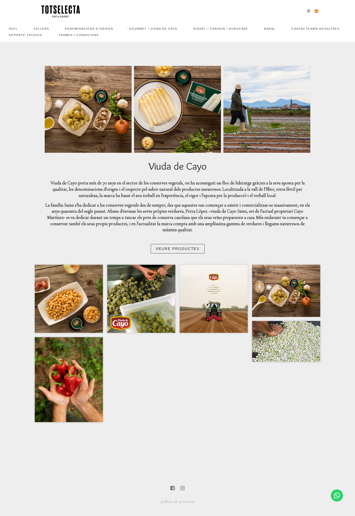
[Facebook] (172, 488)
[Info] (309, 11)
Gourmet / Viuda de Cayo (153, 28)
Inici (13, 28)
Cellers (41, 28)
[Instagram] (182, 488)
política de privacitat (177, 501)
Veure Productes (177, 249)
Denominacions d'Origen (89, 28)
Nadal (269, 28)
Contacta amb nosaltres (315, 28)
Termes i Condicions (79, 35)
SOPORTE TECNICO (26, 35)
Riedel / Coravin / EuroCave (220, 28)
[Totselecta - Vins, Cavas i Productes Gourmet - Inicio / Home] (60, 10)
